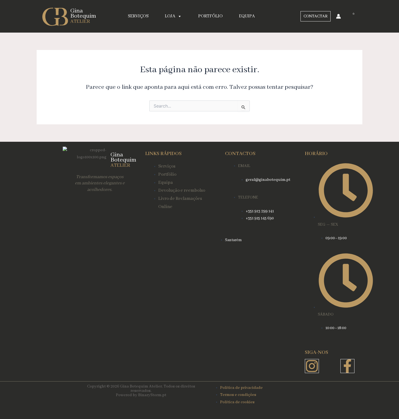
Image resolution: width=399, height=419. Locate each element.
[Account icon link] (338, 16)
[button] (315, 16)
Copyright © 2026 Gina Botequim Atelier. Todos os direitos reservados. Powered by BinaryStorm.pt (141, 391)
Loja (170, 16)
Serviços (138, 16)
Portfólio (210, 16)
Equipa (247, 16)
